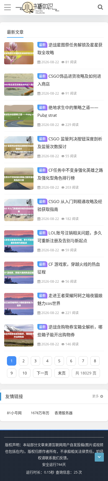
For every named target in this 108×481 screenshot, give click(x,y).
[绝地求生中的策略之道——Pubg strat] (19, 116)
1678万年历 (40, 412)
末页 (62, 373)
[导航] (7, 6)
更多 (95, 396)
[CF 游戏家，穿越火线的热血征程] (19, 273)
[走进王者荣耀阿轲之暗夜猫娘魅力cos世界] (19, 304)
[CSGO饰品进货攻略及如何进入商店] (19, 85)
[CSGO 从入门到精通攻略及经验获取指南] (19, 210)
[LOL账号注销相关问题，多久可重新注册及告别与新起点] (19, 241)
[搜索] (99, 7)
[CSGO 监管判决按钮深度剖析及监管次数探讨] (19, 147)
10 (24, 373)
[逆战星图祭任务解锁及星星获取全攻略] (19, 53)
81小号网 (14, 412)
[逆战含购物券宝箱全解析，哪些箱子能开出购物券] (19, 335)
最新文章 (15, 32)
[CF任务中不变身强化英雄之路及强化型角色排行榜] (19, 179)
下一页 (42, 373)
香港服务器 (64, 412)
